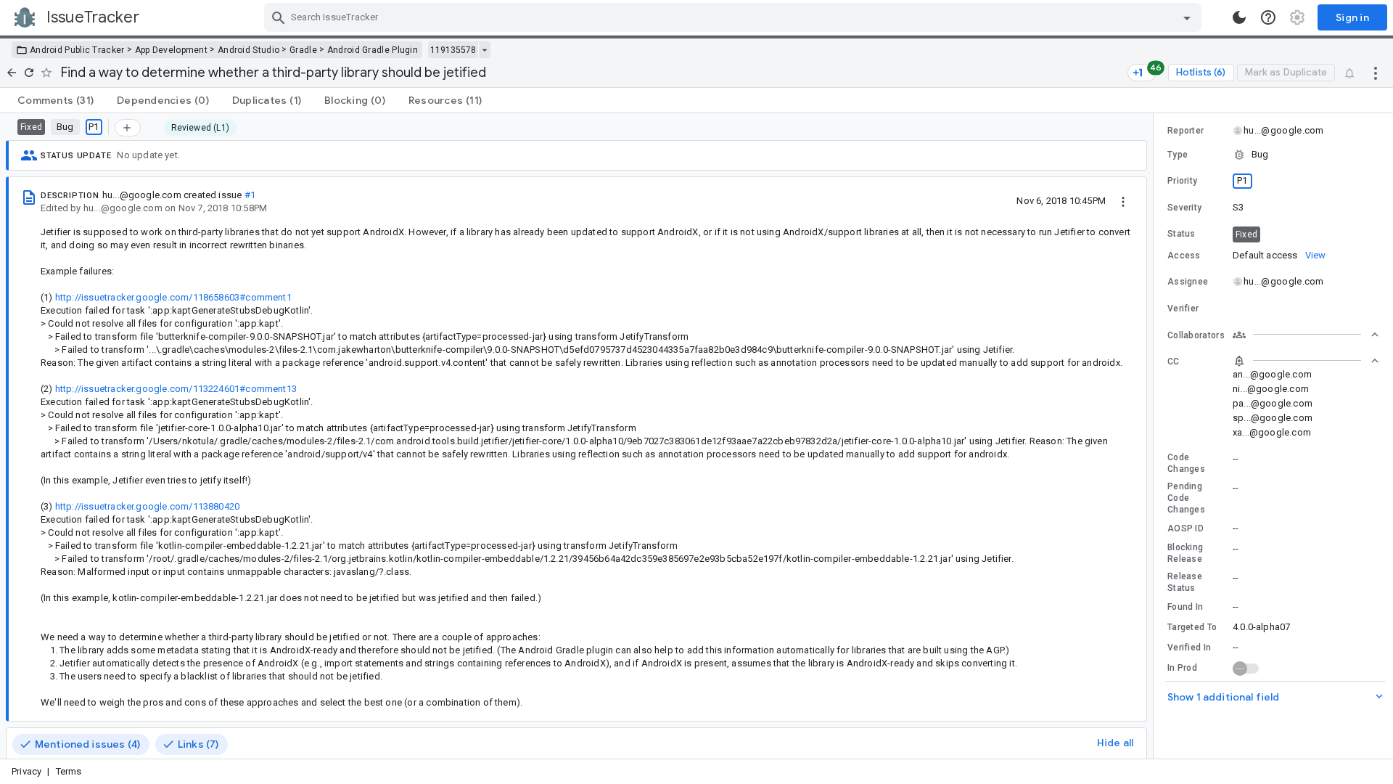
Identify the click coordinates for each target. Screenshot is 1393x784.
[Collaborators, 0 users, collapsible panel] (1306, 334)
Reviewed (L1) (200, 128)
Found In (1185, 607)
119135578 (453, 50)
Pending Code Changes (1186, 498)
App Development (171, 50)
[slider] (1156, 436)
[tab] (55, 100)
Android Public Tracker (77, 50)
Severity (1184, 208)
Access (1184, 255)
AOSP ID (1185, 528)
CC (1173, 361)
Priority (1182, 181)
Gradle (303, 50)
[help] (1268, 17)
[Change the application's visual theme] (1239, 17)
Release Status (1184, 582)
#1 (250, 194)
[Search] (278, 17)
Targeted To (1192, 627)
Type (1177, 155)
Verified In (1189, 647)
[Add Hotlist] (128, 127)
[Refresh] (29, 72)
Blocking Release (1185, 553)
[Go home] (11, 72)
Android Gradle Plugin (372, 50)
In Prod (1182, 668)
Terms (69, 771)
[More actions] (1375, 72)
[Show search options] (1187, 17)
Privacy (26, 771)
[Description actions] (1123, 200)
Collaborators (1196, 335)
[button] (1273, 154)
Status (1181, 234)
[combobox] (734, 17)
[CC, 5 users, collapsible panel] (1306, 360)
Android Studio (248, 50)
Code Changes (1186, 463)
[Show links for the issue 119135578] (484, 50)
